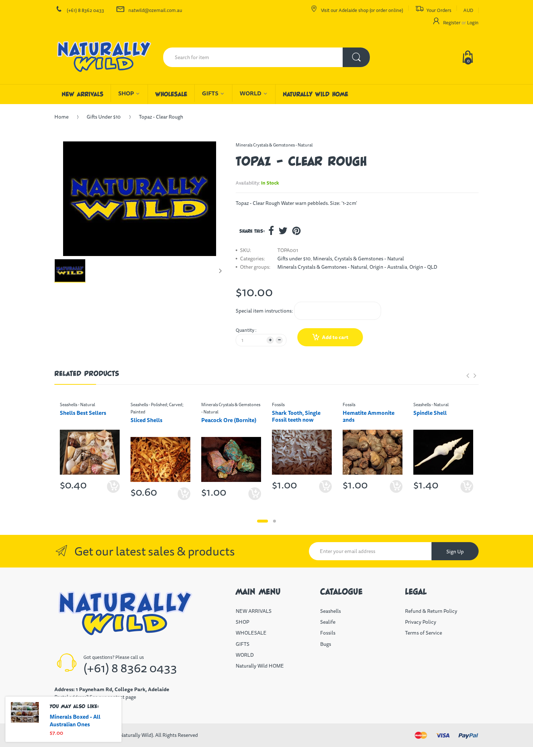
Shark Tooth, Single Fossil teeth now (296, 416)
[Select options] (113, 486)
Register (451, 22)
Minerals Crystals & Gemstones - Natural (274, 144)
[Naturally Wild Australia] (103, 57)
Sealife (327, 622)
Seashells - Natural (77, 404)
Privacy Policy (420, 622)
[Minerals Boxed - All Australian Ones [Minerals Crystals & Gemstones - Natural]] (25, 712)
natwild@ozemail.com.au (155, 10)
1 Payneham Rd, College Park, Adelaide (122, 689)
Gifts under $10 (104, 117)
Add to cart (335, 337)
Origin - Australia (388, 267)
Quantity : (246, 330)
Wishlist (111, 509)
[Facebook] (271, 231)
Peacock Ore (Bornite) (228, 420)
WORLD (245, 655)
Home (61, 117)
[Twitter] (283, 231)
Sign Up (455, 552)
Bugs (325, 644)
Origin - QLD (423, 267)
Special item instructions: (264, 310)
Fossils (278, 404)
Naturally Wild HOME (260, 666)
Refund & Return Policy (431, 611)
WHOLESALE (251, 633)
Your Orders (438, 10)
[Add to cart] (325, 486)
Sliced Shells (146, 420)
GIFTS (242, 644)
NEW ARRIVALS (254, 611)
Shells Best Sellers (83, 413)
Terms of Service (423, 633)
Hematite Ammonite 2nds (368, 416)
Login (473, 22)
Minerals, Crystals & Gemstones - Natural (358, 259)
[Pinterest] (296, 231)
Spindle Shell (430, 413)
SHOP (242, 622)
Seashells (330, 611)
